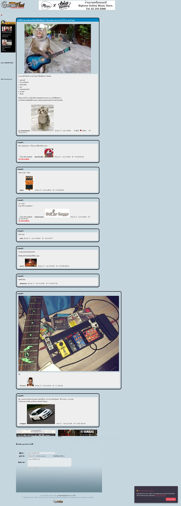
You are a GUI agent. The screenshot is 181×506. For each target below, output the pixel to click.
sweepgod (23, 423)
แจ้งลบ (83, 130)
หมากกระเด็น (39, 157)
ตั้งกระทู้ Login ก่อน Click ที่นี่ (24, 444)
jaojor (22, 190)
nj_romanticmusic (24, 130)
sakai (21, 238)
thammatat (23, 283)
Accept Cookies (171, 499)
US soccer (23, 385)
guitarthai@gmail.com (64, 495)
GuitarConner (39, 217)
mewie (22, 266)
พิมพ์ (77, 130)
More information (161, 495)
